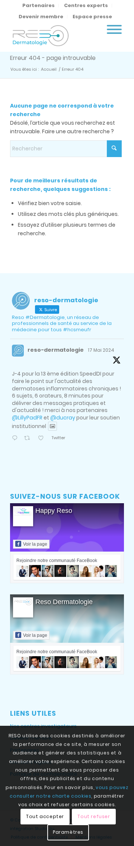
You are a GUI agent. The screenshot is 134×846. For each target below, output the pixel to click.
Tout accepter (45, 816)
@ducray (62, 417)
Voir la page (35, 544)
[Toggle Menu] (114, 29)
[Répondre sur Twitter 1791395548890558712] (16, 439)
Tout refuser (93, 816)
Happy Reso (53, 510)
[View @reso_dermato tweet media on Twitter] (52, 426)
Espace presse (92, 16)
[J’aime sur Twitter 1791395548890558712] (43, 439)
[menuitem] (39, 5)
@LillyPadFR (27, 417)
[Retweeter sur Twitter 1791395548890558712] (29, 439)
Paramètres (68, 832)
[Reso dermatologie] (55, 37)
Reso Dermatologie (64, 602)
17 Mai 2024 (101, 350)
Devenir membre (41, 16)
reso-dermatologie (56, 350)
